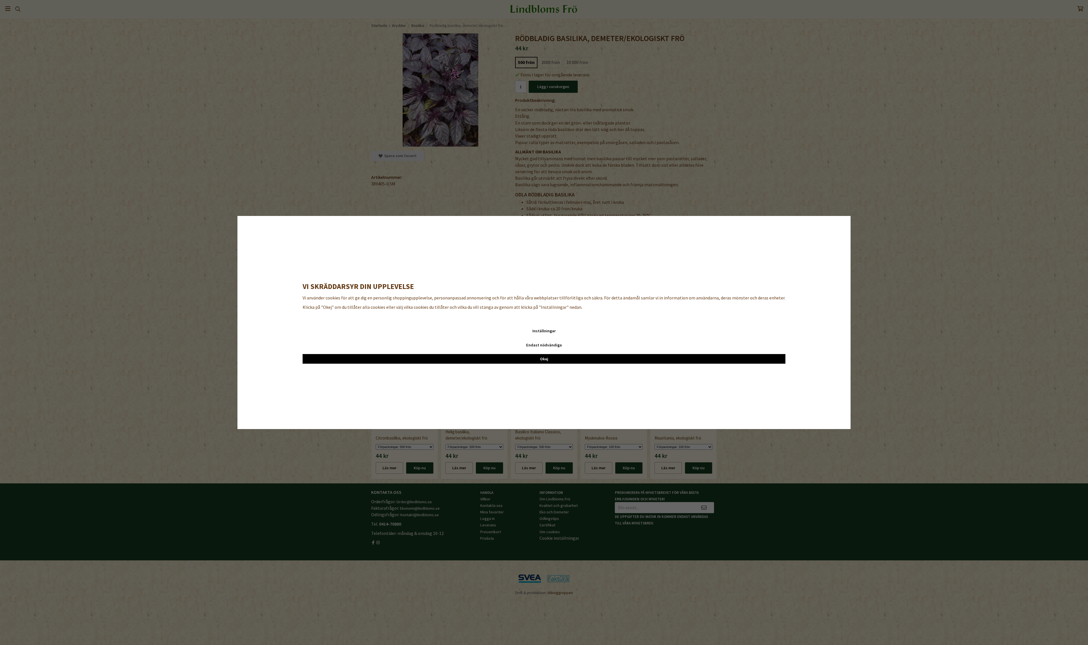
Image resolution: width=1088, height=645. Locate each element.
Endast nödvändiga (544, 345)
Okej (544, 358)
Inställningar (544, 330)
